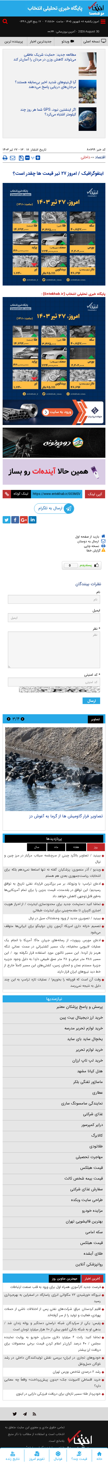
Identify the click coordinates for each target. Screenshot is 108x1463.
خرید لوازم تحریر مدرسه (83, 1028)
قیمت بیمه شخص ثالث (83, 1178)
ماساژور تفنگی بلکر (88, 1082)
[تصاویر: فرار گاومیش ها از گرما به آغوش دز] (53, 769)
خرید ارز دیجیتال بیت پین (81, 1017)
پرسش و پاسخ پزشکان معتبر (80, 1007)
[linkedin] (32, 519)
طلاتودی (96, 1146)
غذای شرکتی (93, 1114)
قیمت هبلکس (91, 1168)
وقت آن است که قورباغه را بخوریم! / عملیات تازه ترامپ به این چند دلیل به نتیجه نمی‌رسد (52, 983)
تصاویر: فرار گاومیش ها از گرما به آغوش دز (66, 816)
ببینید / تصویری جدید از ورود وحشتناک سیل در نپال (65, 918)
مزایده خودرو (92, 1211)
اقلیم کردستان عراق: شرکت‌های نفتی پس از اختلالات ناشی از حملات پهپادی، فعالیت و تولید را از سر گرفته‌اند (52, 1312)
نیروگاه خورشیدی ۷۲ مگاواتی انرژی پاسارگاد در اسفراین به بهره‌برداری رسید (52, 1298)
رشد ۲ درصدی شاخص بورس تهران (77, 1372)
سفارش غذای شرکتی (86, 1189)
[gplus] (24, 519)
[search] (6, 22)
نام (98, 592)
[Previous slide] (22, 719)
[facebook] (15, 519)
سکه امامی (94, 1232)
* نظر (96, 629)
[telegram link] (25, 1414)
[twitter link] (15, 1414)
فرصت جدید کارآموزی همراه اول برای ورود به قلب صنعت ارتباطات (55, 1287)
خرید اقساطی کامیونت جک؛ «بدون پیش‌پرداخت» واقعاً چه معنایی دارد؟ (52, 1383)
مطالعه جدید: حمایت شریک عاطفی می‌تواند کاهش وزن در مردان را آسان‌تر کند (44, 57)
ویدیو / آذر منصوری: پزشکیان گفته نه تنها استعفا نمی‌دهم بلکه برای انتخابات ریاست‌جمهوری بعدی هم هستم (52, 873)
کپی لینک (95, 494)
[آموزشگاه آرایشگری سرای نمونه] (54, 472)
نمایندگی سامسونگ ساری (82, 1103)
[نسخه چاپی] (5, 158)
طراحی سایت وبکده (87, 1200)
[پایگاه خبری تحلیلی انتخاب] (96, 8)
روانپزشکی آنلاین (89, 1264)
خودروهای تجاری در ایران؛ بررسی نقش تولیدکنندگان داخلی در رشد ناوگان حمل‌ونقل (52, 1361)
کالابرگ (97, 1135)
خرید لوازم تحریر (89, 1050)
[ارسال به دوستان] (12, 158)
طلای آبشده (93, 1253)
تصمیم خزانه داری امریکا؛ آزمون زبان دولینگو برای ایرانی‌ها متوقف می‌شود (52, 929)
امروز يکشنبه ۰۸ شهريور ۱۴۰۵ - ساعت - (70, 21)
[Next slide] (8, 719)
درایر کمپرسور (92, 1125)
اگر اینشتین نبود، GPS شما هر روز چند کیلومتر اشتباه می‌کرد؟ (48, 112)
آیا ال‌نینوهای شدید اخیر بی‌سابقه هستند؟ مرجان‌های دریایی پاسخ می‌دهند (45, 84)
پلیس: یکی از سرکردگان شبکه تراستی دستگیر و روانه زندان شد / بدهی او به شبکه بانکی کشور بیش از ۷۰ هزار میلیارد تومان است (52, 1326)
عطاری (97, 1093)
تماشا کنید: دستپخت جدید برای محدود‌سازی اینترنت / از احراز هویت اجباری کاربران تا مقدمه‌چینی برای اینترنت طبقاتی (52, 907)
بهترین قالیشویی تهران (84, 1221)
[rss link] (34, 1414)
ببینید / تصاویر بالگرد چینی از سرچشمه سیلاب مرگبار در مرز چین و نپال (52, 858)
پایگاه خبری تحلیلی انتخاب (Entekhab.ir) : (73, 294)
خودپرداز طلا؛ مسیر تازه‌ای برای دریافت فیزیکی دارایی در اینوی (58, 1394)
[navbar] (103, 21)
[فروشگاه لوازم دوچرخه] (54, 443)
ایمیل (96, 610)
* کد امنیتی (92, 675)
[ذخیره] (21, 158)
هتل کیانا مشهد (90, 1071)
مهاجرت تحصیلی (89, 1157)
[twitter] (6, 519)
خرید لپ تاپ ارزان (87, 1060)
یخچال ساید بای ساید (85, 1039)
